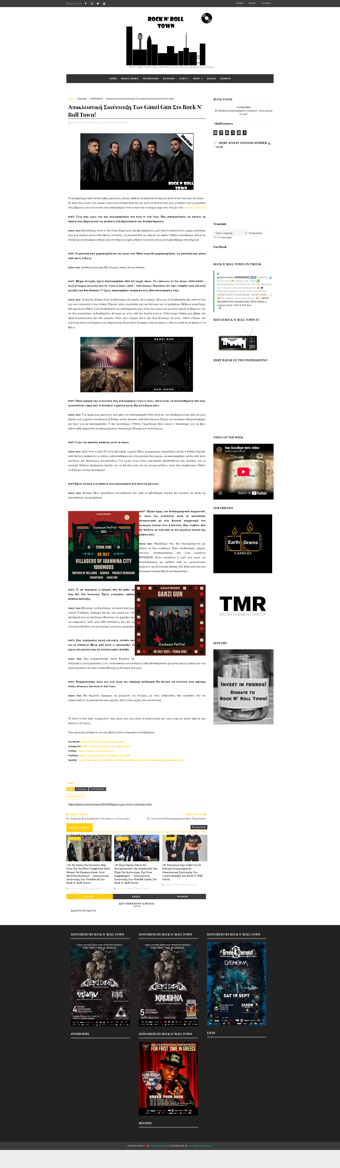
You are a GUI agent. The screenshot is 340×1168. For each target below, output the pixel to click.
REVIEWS (169, 78)
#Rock (253, 301)
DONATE (225, 78)
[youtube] (104, 3)
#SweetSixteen (242, 301)
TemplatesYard (159, 1146)
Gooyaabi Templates (200, 1146)
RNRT (196, 78)
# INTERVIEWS (97, 789)
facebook (182, 896)
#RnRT (265, 298)
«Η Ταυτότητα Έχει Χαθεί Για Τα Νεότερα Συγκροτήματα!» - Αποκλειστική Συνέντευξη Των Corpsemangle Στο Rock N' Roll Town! (182, 872)
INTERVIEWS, (121, 122)
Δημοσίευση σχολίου (83, 910)
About (252, 3)
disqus (136, 896)
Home (239, 3)
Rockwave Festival (194, 207)
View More (200, 827)
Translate (225, 237)
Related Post (79, 827)
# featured (81, 789)
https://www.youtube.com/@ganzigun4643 (105, 755)
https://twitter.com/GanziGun (95, 750)
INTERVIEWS (151, 78)
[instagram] (91, 3)
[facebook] (85, 3)
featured (82, 98)
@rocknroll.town (225, 277)
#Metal (260, 301)
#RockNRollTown (225, 301)
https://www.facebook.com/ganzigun (103, 741)
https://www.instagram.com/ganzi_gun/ (107, 746)
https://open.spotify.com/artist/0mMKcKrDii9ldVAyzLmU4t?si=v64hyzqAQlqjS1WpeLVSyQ (130, 760)
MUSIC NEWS (129, 78)
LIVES (182, 78)
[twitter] (98, 3)
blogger (89, 896)
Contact (266, 3)
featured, (110, 122)
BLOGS (211, 78)
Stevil (71, 783)
